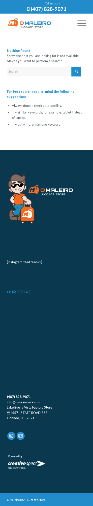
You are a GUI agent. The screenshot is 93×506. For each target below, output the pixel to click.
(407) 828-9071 (48, 9)
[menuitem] (79, 23)
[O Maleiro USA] (38, 23)
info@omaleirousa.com (23, 402)
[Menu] (79, 23)
